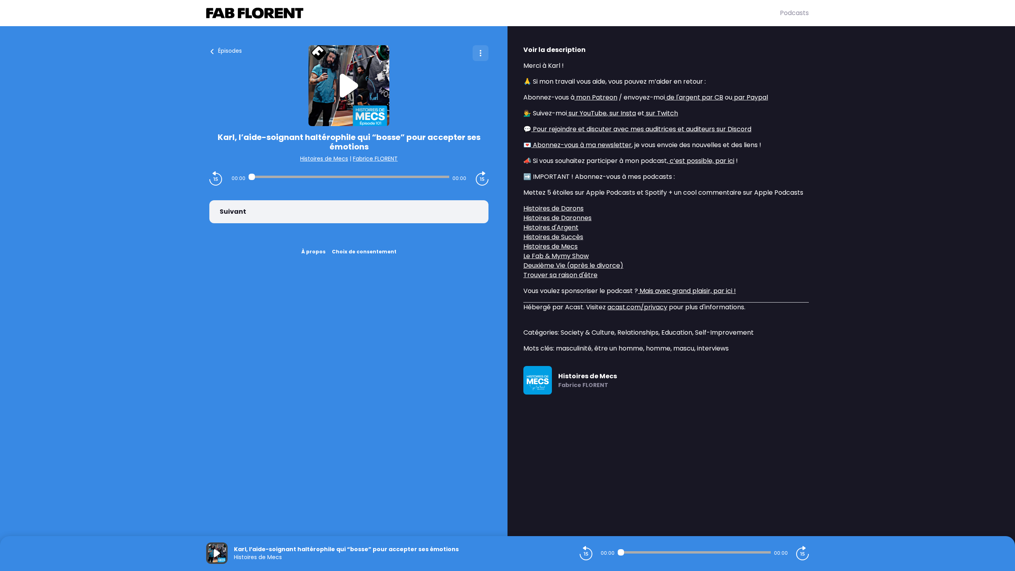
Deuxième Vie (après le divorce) (573, 265)
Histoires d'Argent (550, 227)
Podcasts (794, 12)
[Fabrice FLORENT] (493, 13)
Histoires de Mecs (324, 159)
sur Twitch (661, 113)
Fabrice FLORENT (375, 159)
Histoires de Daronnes (557, 217)
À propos (313, 251)
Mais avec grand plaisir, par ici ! (687, 290)
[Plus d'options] (480, 53)
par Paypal (750, 97)
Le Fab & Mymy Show (556, 256)
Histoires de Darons (553, 208)
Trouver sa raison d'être (560, 275)
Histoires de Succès (553, 236)
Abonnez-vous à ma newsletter (581, 144)
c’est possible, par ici (701, 160)
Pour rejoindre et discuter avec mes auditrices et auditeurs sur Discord (641, 129)
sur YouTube (587, 113)
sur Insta (622, 113)
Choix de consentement (364, 251)
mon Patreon (596, 97)
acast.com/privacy (637, 307)
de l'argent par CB (694, 97)
